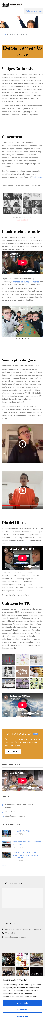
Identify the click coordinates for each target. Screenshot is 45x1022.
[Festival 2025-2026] (6, 833)
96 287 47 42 (10, 933)
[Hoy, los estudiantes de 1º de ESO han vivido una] (36, 959)
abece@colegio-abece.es (15, 937)
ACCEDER (13, 751)
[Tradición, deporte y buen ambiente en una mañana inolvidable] (6, 854)
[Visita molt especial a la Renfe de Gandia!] (6, 844)
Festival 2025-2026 (21, 831)
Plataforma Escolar (34, 11)
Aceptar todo (22, 1003)
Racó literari (37, 177)
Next (38, 320)
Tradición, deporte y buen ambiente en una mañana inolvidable (25, 855)
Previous (6, 320)
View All (5, 865)
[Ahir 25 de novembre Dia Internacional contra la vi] (8, 973)
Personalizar (23, 1010)
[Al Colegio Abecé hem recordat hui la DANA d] (8, 959)
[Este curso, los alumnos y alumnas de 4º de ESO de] (22, 959)
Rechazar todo (22, 1017)
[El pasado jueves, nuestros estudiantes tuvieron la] (36, 973)
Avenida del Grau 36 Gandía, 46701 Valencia (23, 929)
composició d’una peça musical (26, 282)
